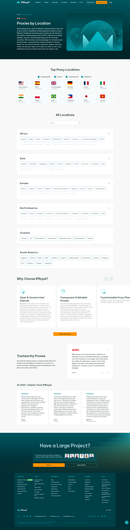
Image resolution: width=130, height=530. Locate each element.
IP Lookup (37, 492)
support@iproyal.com (40, 516)
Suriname (30, 263)
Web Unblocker (21, 489)
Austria (40, 188)
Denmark (24, 194)
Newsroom (87, 482)
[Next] (111, 279)
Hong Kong (95, 164)
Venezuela (48, 263)
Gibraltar (65, 194)
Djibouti (48, 144)
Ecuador (63, 258)
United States (71, 480)
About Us (87, 480)
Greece (73, 194)
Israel (37, 169)
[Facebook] (24, 516)
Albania (23, 188)
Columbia (54, 258)
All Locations (71, 491)
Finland (40, 194)
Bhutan (52, 164)
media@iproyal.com (68, 516)
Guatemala (95, 213)
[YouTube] (30, 516)
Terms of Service (106, 488)
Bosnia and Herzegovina (61, 188)
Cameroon (75, 139)
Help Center (54, 493)
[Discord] (18, 516)
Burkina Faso (57, 139)
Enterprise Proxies (22, 491)
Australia (24, 238)
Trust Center (105, 502)
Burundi (66, 139)
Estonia (32, 194)
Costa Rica (49, 213)
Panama (58, 219)
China (76, 164)
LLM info (87, 499)
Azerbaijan (33, 164)
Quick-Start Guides (56, 484)
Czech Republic (100, 188)
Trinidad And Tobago (81, 219)
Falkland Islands (74, 258)
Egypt (55, 144)
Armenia (23, 164)
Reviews (87, 491)
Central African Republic (89, 139)
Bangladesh (43, 164)
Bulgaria (74, 188)
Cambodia (68, 164)
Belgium (47, 188)
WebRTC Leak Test (39, 498)
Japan (44, 169)
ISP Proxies (20, 482)
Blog (52, 480)
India (103, 164)
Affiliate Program (89, 486)
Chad (101, 139)
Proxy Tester (37, 487)
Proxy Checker (38, 489)
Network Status (55, 491)
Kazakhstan (60, 169)
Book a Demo (90, 2)
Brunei (60, 164)
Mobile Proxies (21, 486)
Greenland (85, 213)
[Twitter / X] (21, 516)
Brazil (39, 258)
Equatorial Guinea (66, 144)
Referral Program (89, 489)
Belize (32, 213)
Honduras (24, 219)
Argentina (24, 258)
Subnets (19, 493)
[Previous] (106, 279)
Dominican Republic (62, 213)
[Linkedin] (27, 516)
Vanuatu (90, 238)
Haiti (103, 213)
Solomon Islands (79, 238)
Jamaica (32, 219)
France (48, 194)
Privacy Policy (105, 490)
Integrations (54, 486)
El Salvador (75, 213)
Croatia (82, 188)
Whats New (54, 489)
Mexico (41, 219)
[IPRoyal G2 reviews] (22, 18)
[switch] (39, 77)
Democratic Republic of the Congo (31, 144)
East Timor (85, 164)
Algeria (23, 139)
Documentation (55, 482)
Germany (56, 194)
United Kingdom (72, 482)
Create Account (101, 2)
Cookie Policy (105, 500)
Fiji (31, 238)
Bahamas (24, 213)
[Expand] (126, 522)
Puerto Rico (68, 219)
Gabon (93, 144)
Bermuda (40, 213)
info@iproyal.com (55, 516)
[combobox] (65, 123)
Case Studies (88, 493)
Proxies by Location (26, 14)
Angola (31, 139)
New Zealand (52, 238)
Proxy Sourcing (106, 482)
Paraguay (105, 258)
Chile (46, 258)
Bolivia (33, 258)
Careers (87, 484)
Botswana (47, 139)
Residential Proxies (22, 480)
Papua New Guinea (65, 238)
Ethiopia (85, 144)
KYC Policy (105, 480)
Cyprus (90, 188)
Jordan (52, 169)
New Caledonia (39, 238)
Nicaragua (50, 219)
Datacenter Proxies (22, 484)
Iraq (31, 169)
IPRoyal (18, 14)
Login (110, 2)
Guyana (96, 258)
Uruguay (38, 263)
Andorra (31, 188)
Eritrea (77, 144)
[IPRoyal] (23, 2)
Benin (38, 139)
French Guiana (86, 258)
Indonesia (24, 169)
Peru (22, 263)
